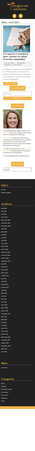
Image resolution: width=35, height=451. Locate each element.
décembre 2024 (5, 252)
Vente (2, 401)
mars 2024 (4, 267)
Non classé (4, 395)
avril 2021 (4, 325)
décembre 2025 (5, 220)
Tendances (4, 398)
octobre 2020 (5, 343)
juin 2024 (3, 264)
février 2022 (4, 308)
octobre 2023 (5, 275)
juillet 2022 (4, 293)
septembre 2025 (6, 226)
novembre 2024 (5, 255)
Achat (2, 383)
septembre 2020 (6, 346)
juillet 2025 (4, 232)
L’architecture (7, 138)
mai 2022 (3, 299)
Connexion (4, 367)
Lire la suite (11, 84)
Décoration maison (6, 389)
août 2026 (4, 208)
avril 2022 (4, 302)
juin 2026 (3, 211)
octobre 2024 (5, 258)
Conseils (3, 386)
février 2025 (4, 246)
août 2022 (4, 290)
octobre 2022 (5, 287)
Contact (3, 189)
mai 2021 (3, 322)
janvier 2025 (4, 249)
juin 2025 (3, 234)
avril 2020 (4, 351)
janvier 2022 (4, 310)
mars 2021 (4, 328)
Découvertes (5, 392)
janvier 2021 (4, 334)
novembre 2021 (5, 313)
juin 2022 (3, 296)
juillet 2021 (4, 319)
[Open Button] (14, 16)
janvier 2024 (4, 273)
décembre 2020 (5, 337)
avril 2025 (4, 240)
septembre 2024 (6, 261)
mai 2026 (3, 214)
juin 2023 (3, 278)
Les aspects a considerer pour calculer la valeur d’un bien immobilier (16, 56)
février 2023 (4, 284)
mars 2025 (4, 243)
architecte (6, 132)
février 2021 (4, 331)
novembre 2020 (5, 340)
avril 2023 (4, 281)
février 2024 (4, 270)
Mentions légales (6, 192)
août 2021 (4, 316)
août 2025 (4, 229)
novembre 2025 (5, 223)
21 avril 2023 (10, 63)
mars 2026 (4, 217)
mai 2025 (3, 237)
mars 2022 (4, 305)
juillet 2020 (4, 349)
